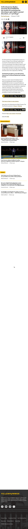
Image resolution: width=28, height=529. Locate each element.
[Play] (15, 96)
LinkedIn (6, 19)
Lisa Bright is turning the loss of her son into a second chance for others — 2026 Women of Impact (14, 192)
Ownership (3, 524)
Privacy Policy (4, 521)
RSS (8, 116)
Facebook (8, 19)
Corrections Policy (12, 521)
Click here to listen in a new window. (10, 101)
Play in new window (10, 113)
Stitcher (20, 106)
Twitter (5, 19)
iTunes (15, 106)
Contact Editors (10, 524)
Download (18, 113)
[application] (19, 96)
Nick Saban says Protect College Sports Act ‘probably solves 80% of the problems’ (11, 176)
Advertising (17, 524)
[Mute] (22, 96)
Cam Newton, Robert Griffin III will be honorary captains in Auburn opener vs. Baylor (13, 161)
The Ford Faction (5, 16)
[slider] (24, 96)
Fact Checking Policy (22, 521)
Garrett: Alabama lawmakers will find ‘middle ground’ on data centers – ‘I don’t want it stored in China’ (10, 139)
